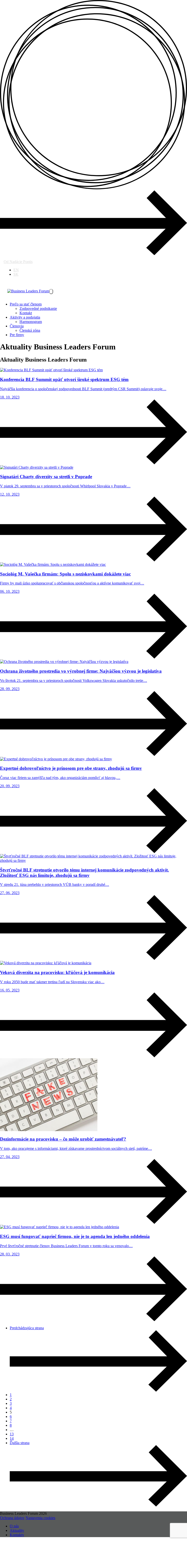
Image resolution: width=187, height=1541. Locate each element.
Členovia (17, 326)
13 (12, 1434)
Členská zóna (29, 330)
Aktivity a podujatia (25, 317)
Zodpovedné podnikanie (38, 308)
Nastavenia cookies (40, 1518)
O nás (14, 1526)
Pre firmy (17, 335)
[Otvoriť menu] (51, 291)
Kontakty (17, 1535)
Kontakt (25, 313)
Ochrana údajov (12, 1518)
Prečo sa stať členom (26, 304)
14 (12, 1438)
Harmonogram (30, 322)
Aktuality (17, 1530)
